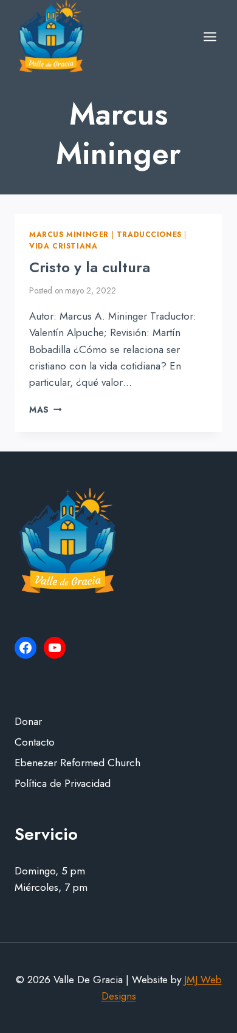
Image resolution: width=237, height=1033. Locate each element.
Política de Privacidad (63, 783)
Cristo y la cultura (89, 267)
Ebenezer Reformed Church (77, 762)
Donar (28, 721)
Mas (45, 409)
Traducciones (149, 234)
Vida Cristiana (63, 246)
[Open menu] (209, 36)
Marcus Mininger (69, 234)
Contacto (35, 742)
